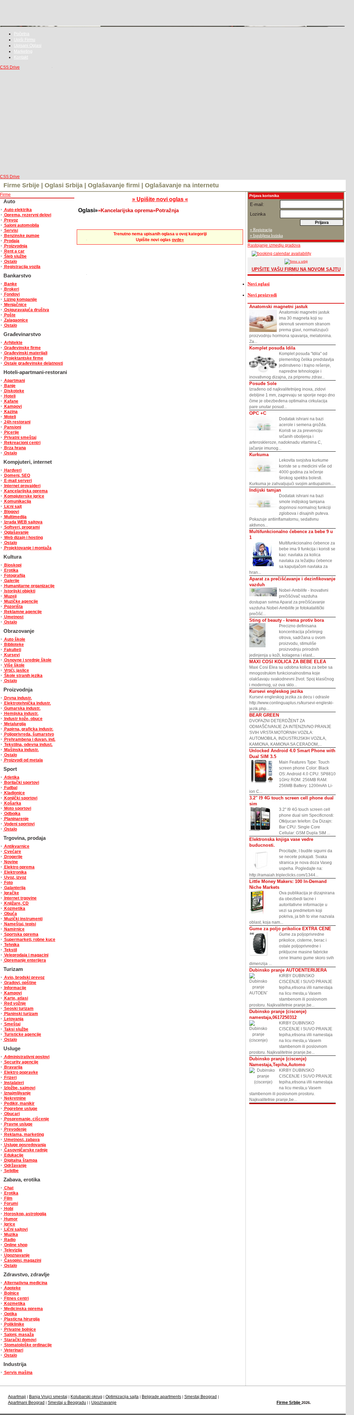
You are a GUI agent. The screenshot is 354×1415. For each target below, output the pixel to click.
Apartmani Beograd (26, 1402)
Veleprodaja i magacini (25, 955)
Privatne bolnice (19, 1329)
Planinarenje (16, 818)
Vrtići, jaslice (16, 670)
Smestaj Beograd (200, 1396)
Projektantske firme (23, 358)
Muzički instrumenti (23, 918)
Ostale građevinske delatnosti (33, 363)
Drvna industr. (17, 698)
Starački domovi (19, 1339)
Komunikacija (17, 501)
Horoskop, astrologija (24, 1213)
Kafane (10, 401)
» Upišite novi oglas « (160, 199)
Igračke (11, 893)
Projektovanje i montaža (27, 548)
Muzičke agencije (20, 601)
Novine (10, 861)
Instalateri (13, 1082)
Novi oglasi (259, 283)
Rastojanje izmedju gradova (274, 245)
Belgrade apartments (161, 1396)
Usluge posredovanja (24, 1144)
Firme (5, 194)
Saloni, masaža (18, 1334)
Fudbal (10, 787)
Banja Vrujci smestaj (48, 1396)
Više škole (14, 665)
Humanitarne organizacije (29, 585)
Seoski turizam (18, 1008)
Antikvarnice (16, 846)
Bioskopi (12, 565)
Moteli (9, 416)
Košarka (12, 803)
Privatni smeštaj (19, 437)
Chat (8, 1188)
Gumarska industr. (21, 708)
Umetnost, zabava (21, 1139)
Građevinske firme (22, 347)
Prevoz (10, 220)
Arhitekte (12, 342)
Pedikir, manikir (19, 1103)
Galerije (11, 580)
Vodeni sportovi (19, 824)
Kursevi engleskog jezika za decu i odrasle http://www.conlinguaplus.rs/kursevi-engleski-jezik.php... (291, 700)
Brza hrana (14, 447)
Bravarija (12, 1067)
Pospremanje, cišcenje (26, 1119)
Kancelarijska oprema (25, 491)
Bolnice (11, 1293)
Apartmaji (17, 1396)
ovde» (178, 239)
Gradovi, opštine (19, 982)
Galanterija (14, 887)
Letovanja (13, 1018)
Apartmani (14, 380)
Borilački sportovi (21, 782)
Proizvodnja (15, 246)
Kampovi (12, 406)
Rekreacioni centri (21, 442)
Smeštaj (11, 1024)
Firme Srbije (289, 1402)
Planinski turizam (20, 1013)
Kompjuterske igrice (23, 496)
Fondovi (11, 294)
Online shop (15, 1244)
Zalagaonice (15, 320)
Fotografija (14, 575)
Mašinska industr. (21, 749)
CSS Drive (10, 67)
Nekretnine (14, 1098)
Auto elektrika (17, 209)
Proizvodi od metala (23, 760)
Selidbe (11, 1170)
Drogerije (12, 856)
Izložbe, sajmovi (19, 1087)
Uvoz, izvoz (14, 877)
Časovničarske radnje (25, 1150)
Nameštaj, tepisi (19, 924)
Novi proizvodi (262, 294)
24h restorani (16, 422)
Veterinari (13, 1350)
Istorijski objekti (19, 591)
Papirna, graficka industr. (28, 729)
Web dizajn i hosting (23, 537)
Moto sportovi (17, 808)
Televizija (12, 1250)
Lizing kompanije (20, 299)
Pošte (9, 315)
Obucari (11, 1113)
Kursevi (11, 654)
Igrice (9, 1224)
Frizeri (10, 1077)
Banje (9, 385)
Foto (8, 882)
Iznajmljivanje (17, 1093)
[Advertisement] (173, 122)
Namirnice (14, 929)
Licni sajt (12, 506)
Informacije (14, 987)
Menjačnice (15, 304)
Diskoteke (13, 391)
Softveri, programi (21, 527)
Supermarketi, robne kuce (29, 939)
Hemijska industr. (20, 713)
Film (7, 1198)
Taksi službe (15, 1029)
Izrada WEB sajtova (23, 522)
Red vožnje (14, 1003)
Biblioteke (13, 644)
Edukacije (13, 1155)
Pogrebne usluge (20, 1108)
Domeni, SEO (16, 475)
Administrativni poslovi (26, 1056)
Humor (10, 1219)
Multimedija (15, 516)
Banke (10, 284)
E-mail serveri (17, 480)
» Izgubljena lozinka (266, 235)
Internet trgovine (20, 898)
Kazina (10, 411)
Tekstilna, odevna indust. (28, 744)
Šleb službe (15, 256)
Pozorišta (13, 606)
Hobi (8, 1208)
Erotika (10, 570)
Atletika (11, 777)
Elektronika (15, 872)
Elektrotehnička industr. (27, 703)
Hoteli (9, 396)
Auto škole (14, 639)
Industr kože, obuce (23, 718)
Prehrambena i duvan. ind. (29, 739)
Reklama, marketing (23, 1134)
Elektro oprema (19, 867)
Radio (9, 1239)
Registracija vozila (21, 266)
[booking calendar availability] (279, 253)
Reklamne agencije (22, 611)
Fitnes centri (16, 1298)
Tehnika (11, 944)
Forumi (10, 1203)
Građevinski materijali (25, 353)
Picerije (11, 432)
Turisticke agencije (22, 1034)
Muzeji (10, 596)
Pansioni (12, 427)
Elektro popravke (20, 1072)
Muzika (10, 1234)
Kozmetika (14, 908)
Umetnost (13, 617)
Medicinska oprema (23, 1308)
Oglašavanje (16, 532)
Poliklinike (13, 1324)
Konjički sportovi (20, 798)
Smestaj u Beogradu (67, 1402)
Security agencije (20, 1062)
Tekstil (10, 949)
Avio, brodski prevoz (24, 977)
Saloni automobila (21, 225)
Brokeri (11, 289)
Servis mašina (17, 1372)
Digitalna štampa (20, 1160)
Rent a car (14, 251)
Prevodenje (15, 1129)
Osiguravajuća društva (26, 309)
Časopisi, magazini (22, 1260)
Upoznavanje (16, 1255)
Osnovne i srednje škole (27, 660)
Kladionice (14, 792)
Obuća (10, 913)
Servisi (10, 230)
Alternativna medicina (25, 1282)
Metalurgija (14, 723)
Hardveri (12, 470)
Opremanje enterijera (24, 960)
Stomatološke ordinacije (27, 1345)
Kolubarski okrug (86, 1396)
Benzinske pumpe (21, 235)
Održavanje (15, 1165)
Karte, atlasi (15, 998)
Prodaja (11, 240)
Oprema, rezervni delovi (27, 215)
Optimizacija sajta (122, 1396)
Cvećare (12, 851)
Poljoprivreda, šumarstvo (28, 734)
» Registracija (261, 229)
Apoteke (12, 1288)
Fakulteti (12, 649)
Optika (10, 1313)
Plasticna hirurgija (21, 1319)
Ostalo (10, 261)
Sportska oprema (20, 934)
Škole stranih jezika (23, 675)
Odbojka (11, 813)
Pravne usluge (17, 1124)
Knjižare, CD (16, 903)
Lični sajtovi (15, 1229)
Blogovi (11, 511)
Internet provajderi (21, 485)
